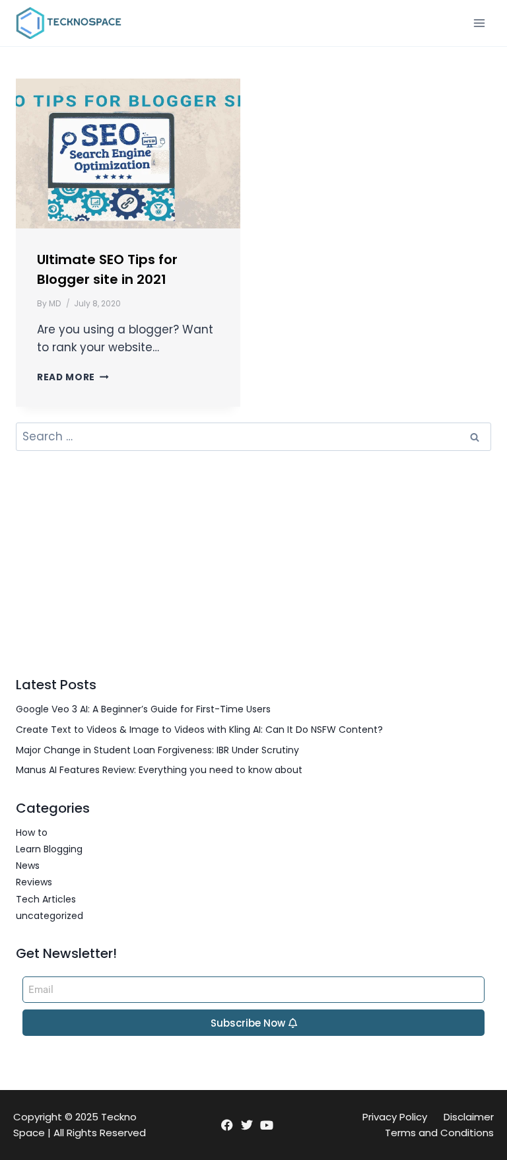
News (28, 865)
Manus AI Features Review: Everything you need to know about (159, 769)
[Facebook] (227, 1125)
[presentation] (128, 153)
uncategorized (49, 915)
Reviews (34, 882)
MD (55, 303)
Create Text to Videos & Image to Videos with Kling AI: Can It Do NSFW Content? (199, 729)
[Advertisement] (253, 563)
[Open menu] (479, 23)
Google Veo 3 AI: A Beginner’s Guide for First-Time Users (143, 709)
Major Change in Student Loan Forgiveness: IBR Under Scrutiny (157, 750)
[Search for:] (253, 437)
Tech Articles (46, 899)
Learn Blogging (49, 849)
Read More (73, 377)
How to (32, 832)
